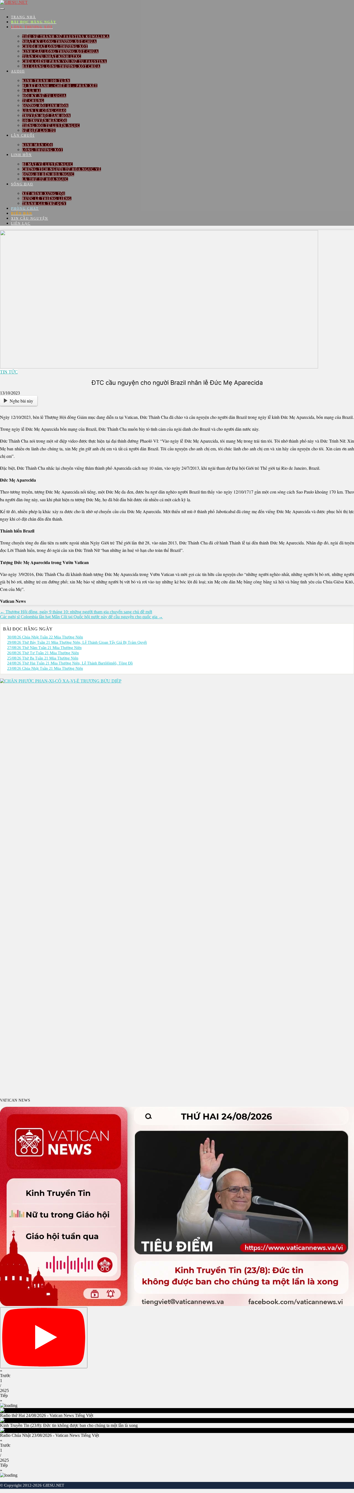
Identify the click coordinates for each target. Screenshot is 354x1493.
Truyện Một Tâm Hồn (46, 116)
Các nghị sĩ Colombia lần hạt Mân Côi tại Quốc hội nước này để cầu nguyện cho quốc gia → (81, 616)
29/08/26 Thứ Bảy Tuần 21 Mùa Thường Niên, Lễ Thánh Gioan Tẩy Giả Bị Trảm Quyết (77, 642)
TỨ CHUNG (33, 101)
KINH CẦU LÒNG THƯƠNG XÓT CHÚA (60, 51)
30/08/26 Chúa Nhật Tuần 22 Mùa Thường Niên (45, 637)
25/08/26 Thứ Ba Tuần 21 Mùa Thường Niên (42, 658)
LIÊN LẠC (20, 223)
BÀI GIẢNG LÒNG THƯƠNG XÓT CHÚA (61, 66)
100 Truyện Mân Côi (44, 121)
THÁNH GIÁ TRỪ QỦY (44, 204)
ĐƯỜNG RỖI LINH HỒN (45, 106)
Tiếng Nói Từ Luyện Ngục (51, 126)
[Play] (43, 1337)
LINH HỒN (21, 155)
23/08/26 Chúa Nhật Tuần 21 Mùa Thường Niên (45, 668)
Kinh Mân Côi (37, 145)
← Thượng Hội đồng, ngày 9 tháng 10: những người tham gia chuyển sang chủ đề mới (76, 611)
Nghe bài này (21, 401)
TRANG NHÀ (23, 17)
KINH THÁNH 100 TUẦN (46, 81)
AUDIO (18, 71)
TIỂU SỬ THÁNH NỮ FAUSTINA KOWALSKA (65, 36)
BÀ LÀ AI (31, 91)
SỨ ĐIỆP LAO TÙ (39, 131)
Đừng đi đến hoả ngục (48, 174)
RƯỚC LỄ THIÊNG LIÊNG (46, 199)
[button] (177, 1373)
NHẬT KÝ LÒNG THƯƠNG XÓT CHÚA (59, 41)
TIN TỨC (9, 372)
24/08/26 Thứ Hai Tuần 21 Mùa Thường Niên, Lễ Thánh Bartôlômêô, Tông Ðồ (70, 663)
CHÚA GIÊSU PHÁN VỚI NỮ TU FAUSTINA (64, 61)
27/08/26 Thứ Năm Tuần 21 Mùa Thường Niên (44, 648)
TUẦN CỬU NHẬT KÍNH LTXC (51, 56)
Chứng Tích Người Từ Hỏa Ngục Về (61, 169)
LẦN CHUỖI (23, 135)
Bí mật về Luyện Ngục (47, 164)
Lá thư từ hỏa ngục (45, 179)
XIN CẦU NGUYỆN (29, 218)
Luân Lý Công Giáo (44, 111)
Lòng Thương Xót (42, 150)
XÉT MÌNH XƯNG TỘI (43, 194)
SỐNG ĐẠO (22, 184)
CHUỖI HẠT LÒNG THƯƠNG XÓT (55, 46)
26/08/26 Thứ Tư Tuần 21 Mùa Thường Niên (43, 653)
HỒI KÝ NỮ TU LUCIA (44, 96)
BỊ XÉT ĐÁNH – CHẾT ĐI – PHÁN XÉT (59, 86)
